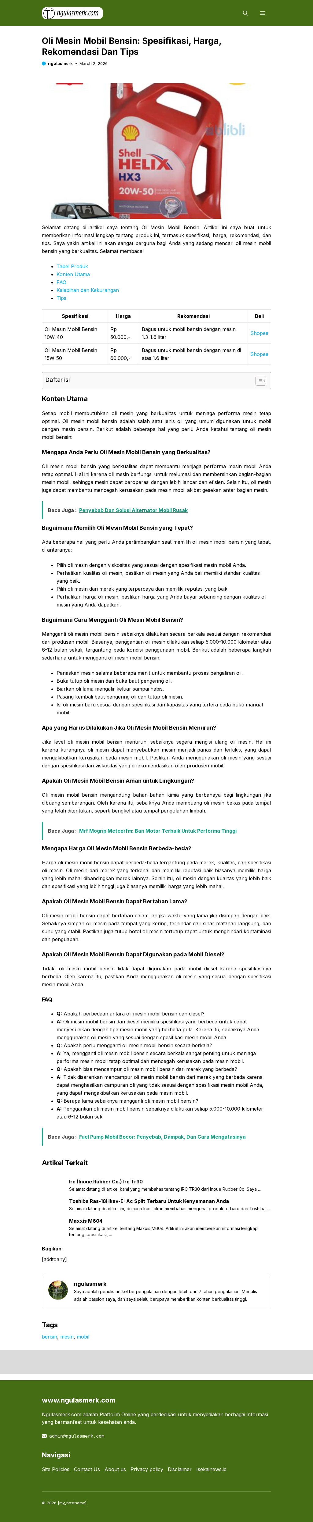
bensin (49, 1337)
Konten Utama (73, 274)
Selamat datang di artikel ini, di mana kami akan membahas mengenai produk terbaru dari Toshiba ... (169, 1208)
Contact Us (87, 1469)
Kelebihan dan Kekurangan (88, 290)
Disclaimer (180, 1469)
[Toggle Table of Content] (258, 380)
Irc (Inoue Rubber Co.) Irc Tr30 (106, 1182)
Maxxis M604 (85, 1221)
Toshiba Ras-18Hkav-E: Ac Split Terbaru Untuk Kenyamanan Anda (149, 1201)
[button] (245, 13)
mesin (67, 1337)
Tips (61, 298)
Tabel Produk (72, 266)
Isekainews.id (211, 1469)
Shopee (259, 333)
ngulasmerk (60, 63)
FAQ (61, 282)
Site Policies (55, 1469)
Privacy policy (147, 1469)
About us (115, 1469)
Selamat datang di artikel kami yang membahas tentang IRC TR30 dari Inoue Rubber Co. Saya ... (165, 1189)
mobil (83, 1337)
